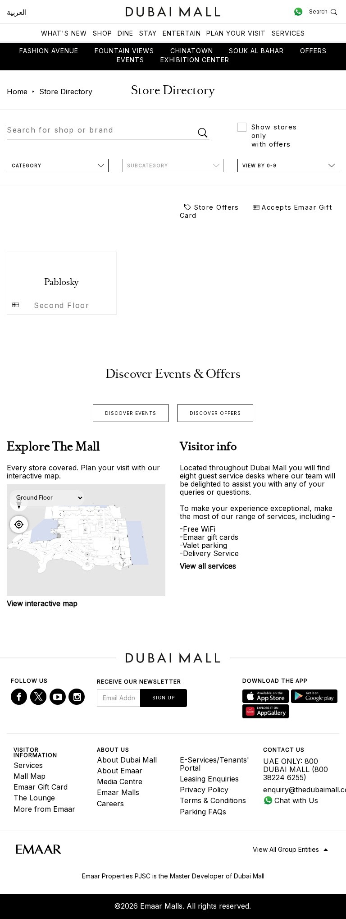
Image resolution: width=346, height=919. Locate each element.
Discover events (130, 413)
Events (130, 60)
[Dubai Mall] (173, 11)
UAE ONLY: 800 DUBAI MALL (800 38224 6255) (295, 769)
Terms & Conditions (213, 800)
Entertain (182, 33)
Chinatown (191, 51)
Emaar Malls (118, 792)
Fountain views (124, 51)
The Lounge (34, 797)
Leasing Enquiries (209, 778)
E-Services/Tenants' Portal (214, 763)
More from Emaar (44, 808)
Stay (148, 33)
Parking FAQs (203, 811)
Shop (102, 33)
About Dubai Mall (127, 759)
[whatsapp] (300, 11)
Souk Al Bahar (256, 51)
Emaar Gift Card (41, 786)
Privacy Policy (204, 789)
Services (288, 33)
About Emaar (119, 770)
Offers (313, 51)
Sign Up (163, 697)
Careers (110, 803)
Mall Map (30, 776)
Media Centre (119, 781)
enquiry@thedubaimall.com (298, 789)
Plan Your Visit (236, 33)
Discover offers (215, 413)
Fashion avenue (48, 51)
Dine (125, 33)
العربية (17, 12)
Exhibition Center (194, 60)
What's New (64, 33)
